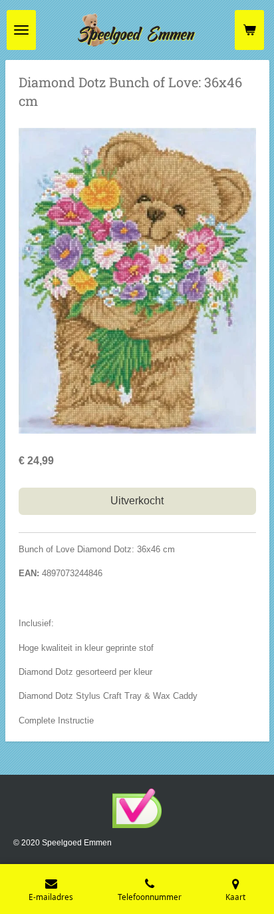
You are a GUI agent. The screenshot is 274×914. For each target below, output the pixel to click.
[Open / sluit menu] (21, 30)
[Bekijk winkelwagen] (249, 30)
